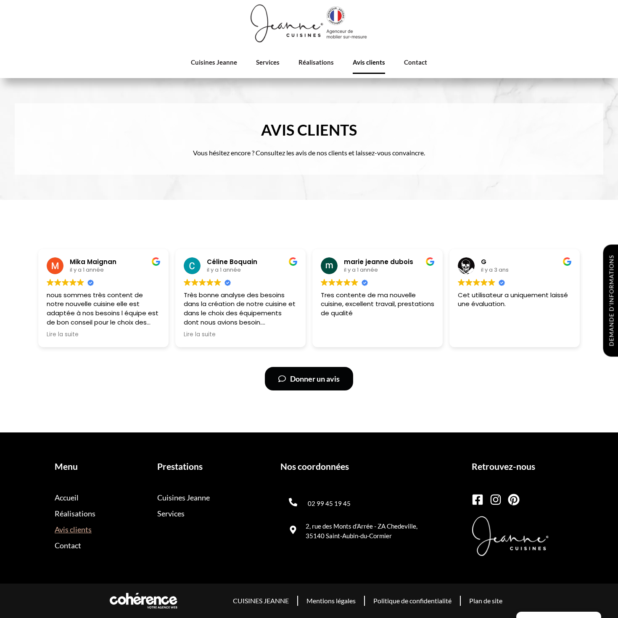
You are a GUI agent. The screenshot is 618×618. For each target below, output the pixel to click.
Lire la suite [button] (63, 334)
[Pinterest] (514, 499)
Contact (415, 62)
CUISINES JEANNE (261, 601)
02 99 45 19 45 (329, 503)
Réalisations (316, 62)
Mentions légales (331, 601)
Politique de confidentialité (412, 601)
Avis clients (369, 62)
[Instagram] (496, 499)
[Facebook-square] (477, 499)
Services (268, 62)
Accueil (67, 497)
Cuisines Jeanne (214, 62)
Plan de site (485, 601)
